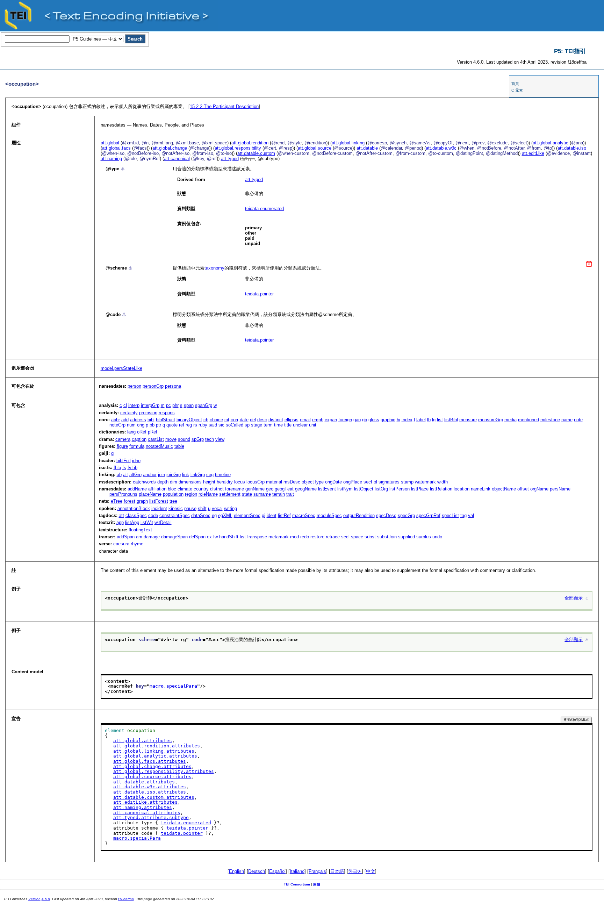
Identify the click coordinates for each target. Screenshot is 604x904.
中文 (370, 871)
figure (122, 446)
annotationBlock (133, 508)
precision (148, 412)
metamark (278, 536)
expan (331, 419)
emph (317, 419)
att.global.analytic (550, 142)
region (191, 494)
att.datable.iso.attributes (149, 792)
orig (140, 425)
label (421, 419)
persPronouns (123, 494)
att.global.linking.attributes (153, 751)
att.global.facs (116, 148)
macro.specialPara (173, 686)
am (139, 536)
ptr (158, 425)
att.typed (230, 158)
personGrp (153, 386)
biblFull (123, 460)
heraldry (225, 482)
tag (463, 515)
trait (290, 494)
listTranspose (253, 536)
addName (137, 489)
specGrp (406, 515)
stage (256, 425)
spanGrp (203, 405)
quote (172, 425)
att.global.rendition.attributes (156, 745)
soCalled (234, 425)
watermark (425, 482)
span (189, 405)
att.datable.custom (256, 153)
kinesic (175, 508)
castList (156, 439)
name (567, 419)
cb (205, 419)
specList (450, 515)
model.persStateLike (121, 368)
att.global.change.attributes (152, 766)
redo (304, 536)
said (213, 425)
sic (221, 425)
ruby (203, 425)
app (120, 522)
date (244, 419)
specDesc (386, 515)
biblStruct (165, 419)
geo (269, 489)
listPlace (420, 489)
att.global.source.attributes (152, 776)
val (471, 515)
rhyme (137, 543)
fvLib (132, 467)
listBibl (451, 419)
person (134, 386)
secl (345, 536)
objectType (313, 482)
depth (162, 482)
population (173, 494)
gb (364, 419)
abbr (115, 419)
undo (437, 536)
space (357, 536)
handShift (228, 536)
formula (136, 446)
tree (173, 501)
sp (247, 425)
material (274, 482)
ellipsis (292, 419)
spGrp (198, 439)
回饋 (316, 884)
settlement (229, 494)
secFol (370, 482)
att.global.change (169, 148)
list (440, 419)
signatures (389, 482)
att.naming (111, 158)
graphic (388, 419)
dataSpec (200, 515)
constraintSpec (174, 515)
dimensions (190, 482)
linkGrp (197, 474)
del (253, 419)
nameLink (480, 489)
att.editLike (533, 153)
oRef (141, 432)
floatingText (140, 529)
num (131, 425)
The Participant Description (224, 106)
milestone (550, 419)
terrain (278, 494)
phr (175, 405)
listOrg (381, 489)
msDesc (291, 482)
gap (357, 419)
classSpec (136, 515)
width (442, 482)
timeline (223, 474)
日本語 (337, 871)
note (578, 419)
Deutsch (256, 871)
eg (214, 515)
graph (142, 501)
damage (152, 536)
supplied (406, 536)
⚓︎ (123, 168)
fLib (117, 467)
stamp (407, 482)
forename (234, 489)
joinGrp (173, 474)
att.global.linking (348, 142)
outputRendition (359, 515)
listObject (363, 489)
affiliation (157, 489)
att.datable (367, 148)
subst (370, 536)
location (461, 489)
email (305, 419)
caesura (121, 543)
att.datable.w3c (441, 148)
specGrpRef (428, 515)
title (288, 425)
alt (125, 474)
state (247, 494)
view (219, 439)
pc (168, 405)
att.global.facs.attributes (149, 761)
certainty (129, 412)
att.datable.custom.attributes (153, 797)
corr (234, 419)
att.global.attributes (142, 740)
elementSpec (247, 515)
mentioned (528, 419)
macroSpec (303, 515)
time (278, 425)
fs (124, 467)
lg (434, 419)
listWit (147, 522)
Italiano (297, 871)
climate (185, 489)
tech (209, 439)
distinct (275, 419)
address (138, 419)
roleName (208, 494)
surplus (423, 536)
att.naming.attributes (142, 807)
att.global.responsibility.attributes (163, 771)
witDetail (163, 522)
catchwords (144, 482)
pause (190, 508)
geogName (306, 489)
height (209, 482)
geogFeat (284, 489)
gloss (373, 419)
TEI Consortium (297, 884)
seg (210, 474)
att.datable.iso (572, 148)
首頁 (515, 83)
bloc (172, 489)
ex (209, 536)
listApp (132, 522)
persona (173, 386)
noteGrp (117, 425)
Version (34, 899)
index (407, 419)
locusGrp (255, 482)
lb (429, 419)
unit (312, 425)
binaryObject (189, 419)
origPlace (352, 482)
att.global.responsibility (238, 148)
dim (173, 482)
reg (189, 425)
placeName (150, 494)
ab (119, 474)
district (217, 489)
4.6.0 (46, 899)
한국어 (355, 871)
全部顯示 (574, 598)
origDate (333, 482)
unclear (300, 425)
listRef (284, 515)
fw (215, 536)
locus (239, 482)
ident (271, 515)
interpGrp (150, 405)
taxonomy (214, 268)
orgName (539, 489)
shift (202, 508)
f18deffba (126, 899)
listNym (345, 489)
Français (317, 871)
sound (184, 439)
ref (181, 425)
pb (152, 425)
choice (216, 419)
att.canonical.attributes (146, 812)
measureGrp (490, 419)
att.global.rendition (249, 142)
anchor (150, 474)
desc (262, 419)
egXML (225, 515)
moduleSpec (329, 515)
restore (317, 536)
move (171, 439)
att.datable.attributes (144, 781)
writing (230, 508)
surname (262, 494)
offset (523, 489)
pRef (152, 432)
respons (167, 412)
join (161, 474)
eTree (116, 501)
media (510, 419)
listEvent (327, 489)
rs (195, 425)
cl (125, 405)
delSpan (197, 536)
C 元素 (517, 90)
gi (263, 515)
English (236, 871)
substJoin (387, 536)
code (153, 515)
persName (560, 489)
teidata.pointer (259, 293)
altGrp (135, 474)
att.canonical (177, 158)
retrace (333, 536)
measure (468, 419)
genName (255, 489)
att (121, 515)
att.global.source (314, 148)
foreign (345, 419)
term (268, 425)
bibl (151, 419)
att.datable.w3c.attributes (149, 786)
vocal (217, 508)
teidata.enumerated (264, 208)
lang (131, 432)
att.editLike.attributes (145, 802)
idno (136, 460)
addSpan (126, 536)
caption (139, 439)
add (125, 419)
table (179, 446)
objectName (504, 489)
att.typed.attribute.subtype (151, 817)
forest (129, 501)
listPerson (399, 489)
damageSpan (174, 536)
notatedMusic (159, 446)
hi (398, 419)
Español (277, 871)
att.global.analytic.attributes (155, 756)
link (185, 474)
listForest (158, 501)
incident (159, 508)
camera (122, 439)
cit (226, 419)
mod (294, 536)
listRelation (441, 489)
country (201, 489)
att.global (110, 142)
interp (133, 405)
